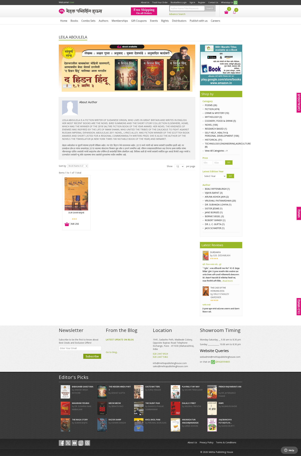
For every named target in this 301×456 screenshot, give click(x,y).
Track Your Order (160, 2)
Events (154, 20)
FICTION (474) (212, 109)
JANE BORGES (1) (214, 212)
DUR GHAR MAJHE (76, 212)
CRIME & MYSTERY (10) (217, 112)
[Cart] (224, 11)
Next (69, 86)
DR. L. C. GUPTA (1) (215, 224)
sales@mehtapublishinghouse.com (170, 366)
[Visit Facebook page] (61, 443)
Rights (165, 20)
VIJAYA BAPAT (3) (214, 192)
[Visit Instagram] (81, 443)
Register (201, 2)
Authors (103, 20)
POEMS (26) (211, 105)
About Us (145, 2)
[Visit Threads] (87, 443)
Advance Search (177, 14)
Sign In (192, 2)
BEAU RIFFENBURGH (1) (217, 188)
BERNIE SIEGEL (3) (214, 216)
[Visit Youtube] (74, 443)
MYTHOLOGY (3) (213, 116)
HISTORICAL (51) (213, 139)
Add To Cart (67, 224)
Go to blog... (112, 352)
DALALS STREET (189, 403)
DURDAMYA (215, 252)
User (71, 2)
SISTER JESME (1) (213, 208)
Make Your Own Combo (127, 2)
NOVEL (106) (211, 124)
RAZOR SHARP (115, 419)
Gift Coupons (139, 20)
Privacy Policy (206, 442)
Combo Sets (88, 20)
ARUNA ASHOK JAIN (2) (217, 196)
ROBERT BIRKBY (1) (215, 220)
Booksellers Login (179, 2)
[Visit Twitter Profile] (68, 443)
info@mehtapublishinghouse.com (170, 363)
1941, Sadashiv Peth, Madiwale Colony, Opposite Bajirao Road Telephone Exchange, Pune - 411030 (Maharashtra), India (173, 344)
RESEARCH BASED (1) (216, 128)
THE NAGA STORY (80, 419)
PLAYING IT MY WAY (191, 386)
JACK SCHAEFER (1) (214, 228)
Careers (215, 20)
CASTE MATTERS (152, 386)
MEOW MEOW (115, 403)
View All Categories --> (216, 150)
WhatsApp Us (227, 2)
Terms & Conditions (226, 442)
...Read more (227, 281)
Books (74, 20)
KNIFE (221, 403)
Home (63, 20)
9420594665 (223, 361)
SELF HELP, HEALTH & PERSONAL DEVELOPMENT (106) (222, 134)
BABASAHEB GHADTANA (82, 386)
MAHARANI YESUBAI (80, 403)
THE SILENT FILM (152, 403)
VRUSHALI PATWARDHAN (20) (220, 200)
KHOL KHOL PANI (152, 419)
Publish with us (199, 20)
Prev (64, 86)
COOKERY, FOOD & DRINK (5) (220, 120)
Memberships (120, 20)
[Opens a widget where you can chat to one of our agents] (289, 450)
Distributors (179, 20)
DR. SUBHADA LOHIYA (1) (218, 204)
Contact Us (213, 2)
